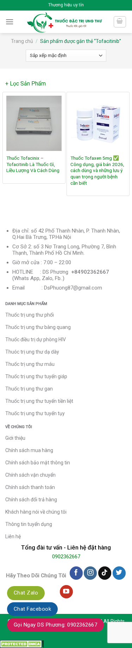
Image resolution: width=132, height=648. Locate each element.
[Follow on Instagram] (90, 573)
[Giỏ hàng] (120, 21)
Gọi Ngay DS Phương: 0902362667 (55, 625)
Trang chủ (22, 41)
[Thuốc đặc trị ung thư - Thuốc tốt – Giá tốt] (64, 22)
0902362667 (66, 556)
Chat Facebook (32, 609)
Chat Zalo (26, 593)
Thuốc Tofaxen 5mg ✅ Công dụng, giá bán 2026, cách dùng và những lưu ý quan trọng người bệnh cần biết (97, 170)
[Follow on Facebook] (76, 573)
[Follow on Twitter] (119, 573)
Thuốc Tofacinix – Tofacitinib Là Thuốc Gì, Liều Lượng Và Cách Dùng (32, 164)
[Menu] (9, 21)
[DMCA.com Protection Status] (22, 643)
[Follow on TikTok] (104, 573)
